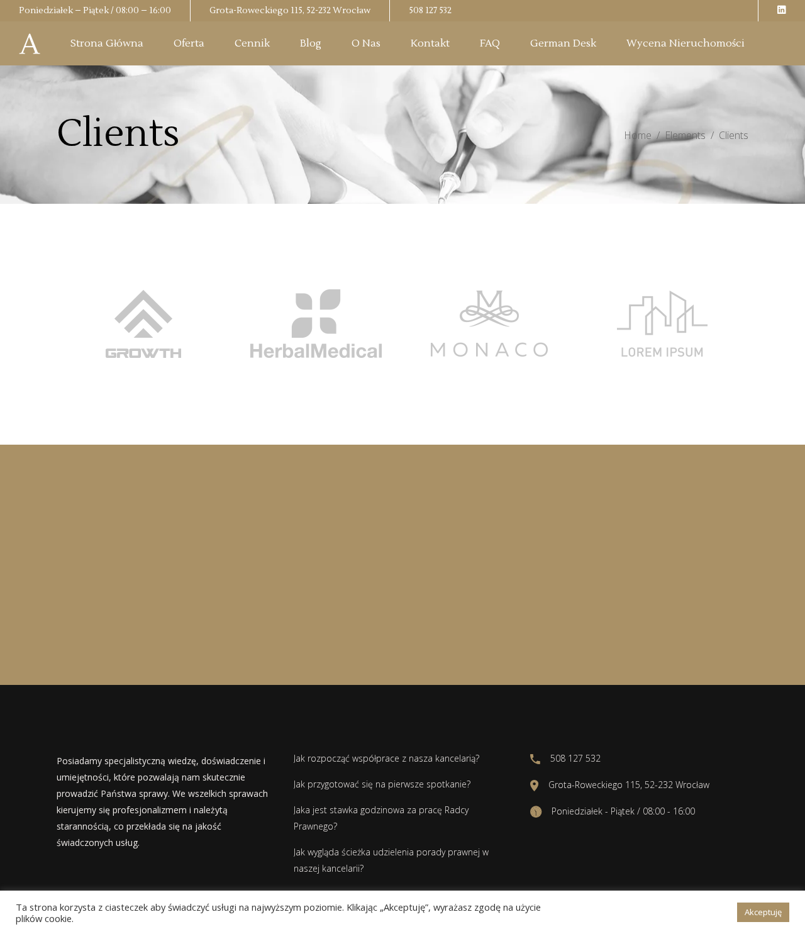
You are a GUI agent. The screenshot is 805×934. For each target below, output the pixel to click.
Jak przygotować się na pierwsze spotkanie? (382, 784)
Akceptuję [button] (763, 912)
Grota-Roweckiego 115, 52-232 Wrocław (289, 10)
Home (638, 135)
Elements (685, 135)
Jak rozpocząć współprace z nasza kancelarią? (386, 758)
